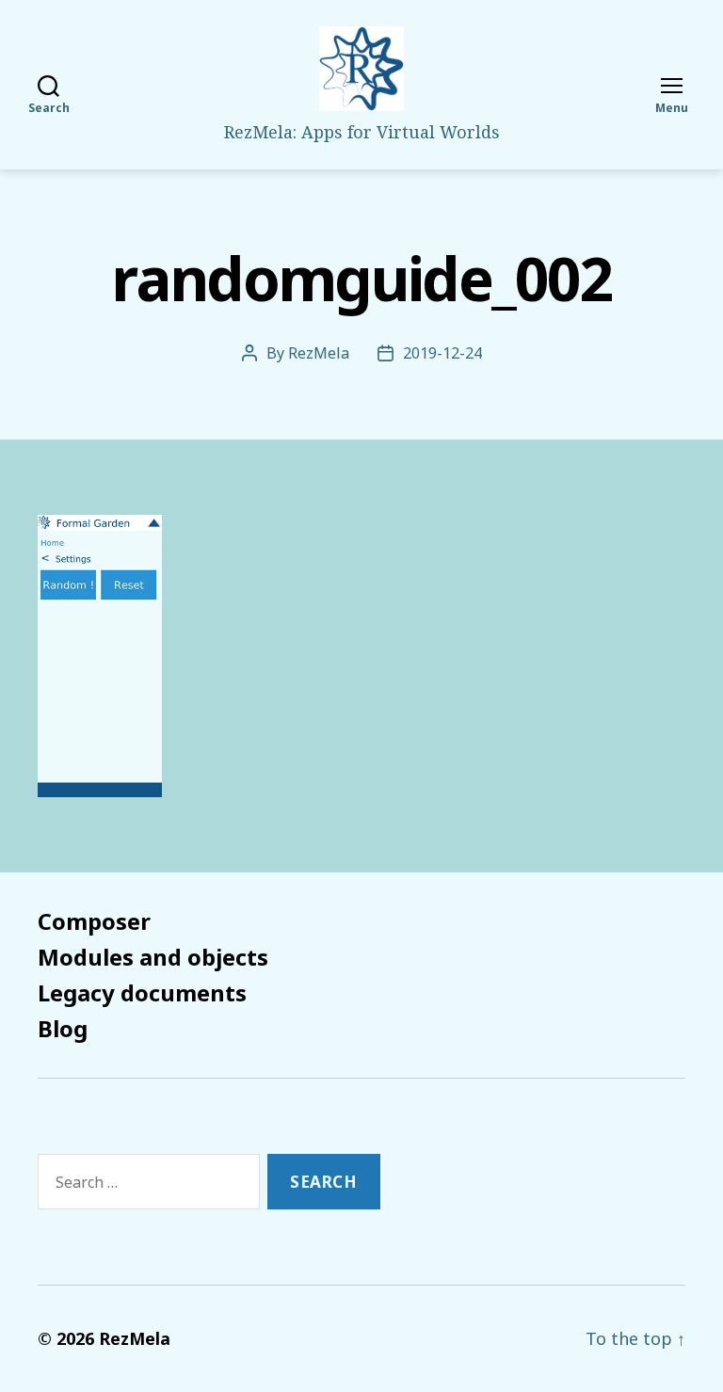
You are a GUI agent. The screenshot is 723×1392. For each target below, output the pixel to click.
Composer (94, 920)
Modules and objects (153, 956)
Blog (63, 1028)
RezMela (318, 353)
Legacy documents (142, 992)
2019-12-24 (442, 353)
